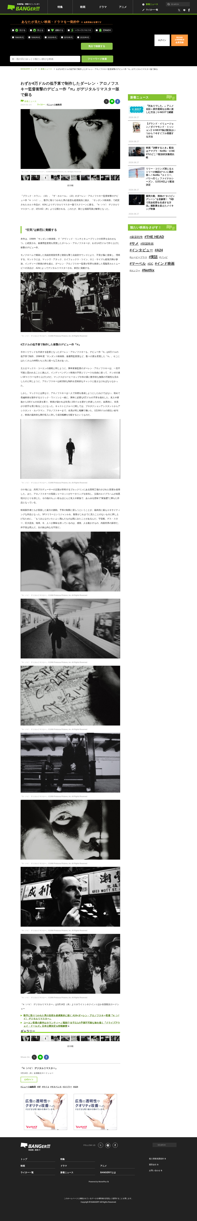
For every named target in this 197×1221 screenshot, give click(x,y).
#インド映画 (165, 263)
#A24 (75, 1087)
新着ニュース (152, 4)
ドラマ (103, 6)
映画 (82, 6)
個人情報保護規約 (156, 1159)
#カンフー (135, 270)
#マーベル (138, 263)
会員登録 (179, 40)
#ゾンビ (163, 257)
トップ (24, 1159)
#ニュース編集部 (54, 104)
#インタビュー (141, 250)
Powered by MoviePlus (98, 1182)
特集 (60, 6)
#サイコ (45, 1087)
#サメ (134, 243)
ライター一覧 (152, 10)
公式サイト (29, 1079)
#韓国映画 (147, 243)
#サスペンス (56, 1087)
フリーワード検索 (97, 58)
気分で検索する (96, 46)
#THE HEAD (154, 237)
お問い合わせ (154, 1170)
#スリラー (67, 1087)
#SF (39, 1087)
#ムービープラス (138, 257)
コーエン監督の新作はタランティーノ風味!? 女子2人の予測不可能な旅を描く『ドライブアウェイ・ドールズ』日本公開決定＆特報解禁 (72, 1024)
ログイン (162, 40)
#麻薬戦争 (136, 237)
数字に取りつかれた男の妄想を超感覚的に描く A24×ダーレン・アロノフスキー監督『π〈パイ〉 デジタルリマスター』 (71, 1017)
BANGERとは (108, 1172)
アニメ (123, 6)
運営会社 (152, 1164)
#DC (150, 263)
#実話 (153, 257)
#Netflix (148, 270)
